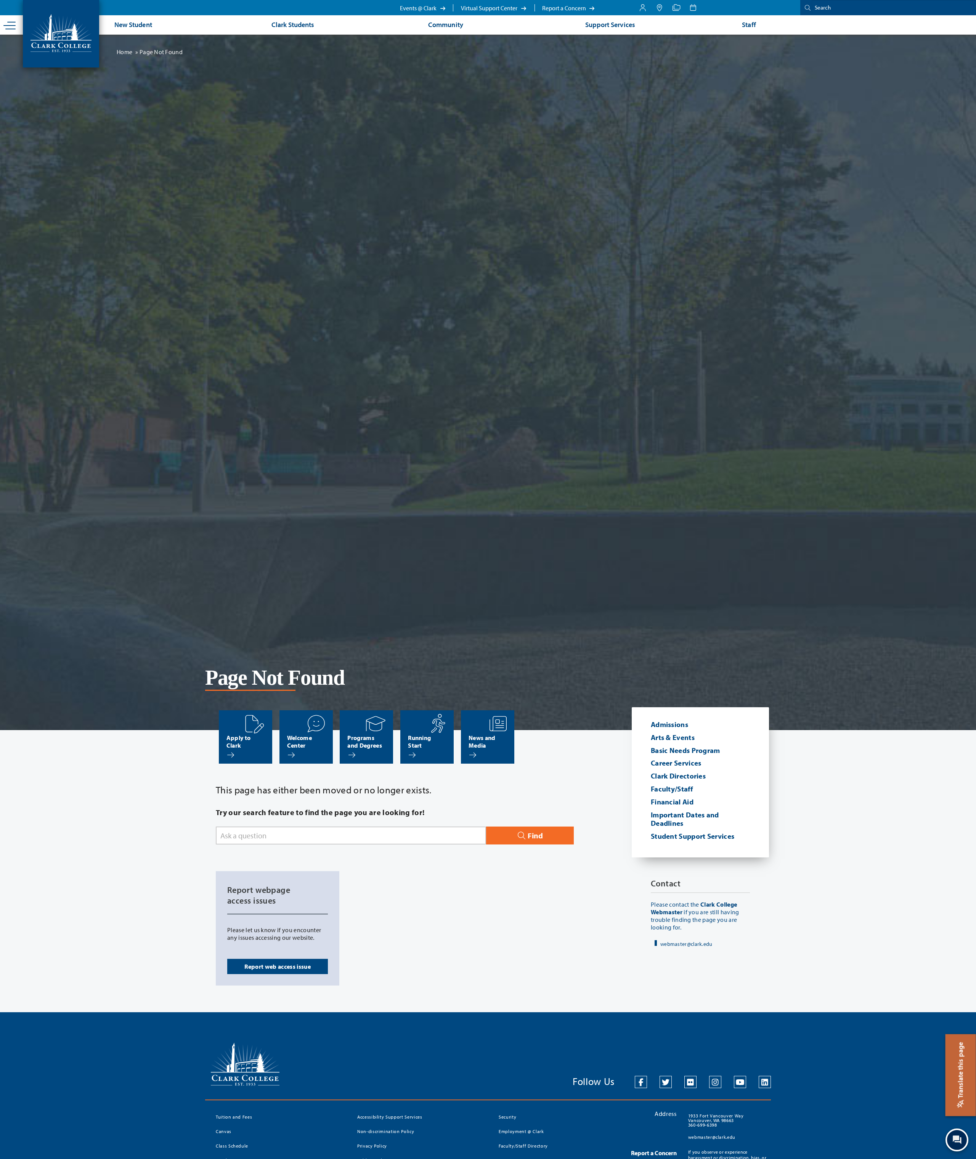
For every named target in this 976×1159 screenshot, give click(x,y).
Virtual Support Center (489, 8)
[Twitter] (666, 1082)
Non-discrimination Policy (385, 1131)
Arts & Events (673, 737)
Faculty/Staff (672, 788)
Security (507, 1117)
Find (534, 835)
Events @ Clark (419, 8)
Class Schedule (232, 1146)
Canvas (223, 1131)
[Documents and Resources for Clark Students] (642, 7)
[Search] (806, 7)
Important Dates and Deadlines (685, 819)
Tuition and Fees (234, 1117)
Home (124, 52)
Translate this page (960, 1071)
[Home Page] (61, 32)
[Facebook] (641, 1082)
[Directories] (676, 7)
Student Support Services (692, 836)
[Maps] (659, 7)
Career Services (676, 762)
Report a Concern (564, 8)
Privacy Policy (372, 1146)
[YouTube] (740, 1082)
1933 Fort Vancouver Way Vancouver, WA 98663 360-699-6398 (716, 1120)
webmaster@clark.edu (686, 944)
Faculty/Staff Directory (523, 1146)
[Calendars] (693, 7)
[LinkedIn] (765, 1082)
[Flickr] (690, 1082)
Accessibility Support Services (389, 1117)
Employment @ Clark (521, 1131)
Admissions (669, 724)
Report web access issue (277, 966)
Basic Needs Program (685, 750)
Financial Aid (672, 801)
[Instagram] (715, 1082)
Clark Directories (678, 775)
